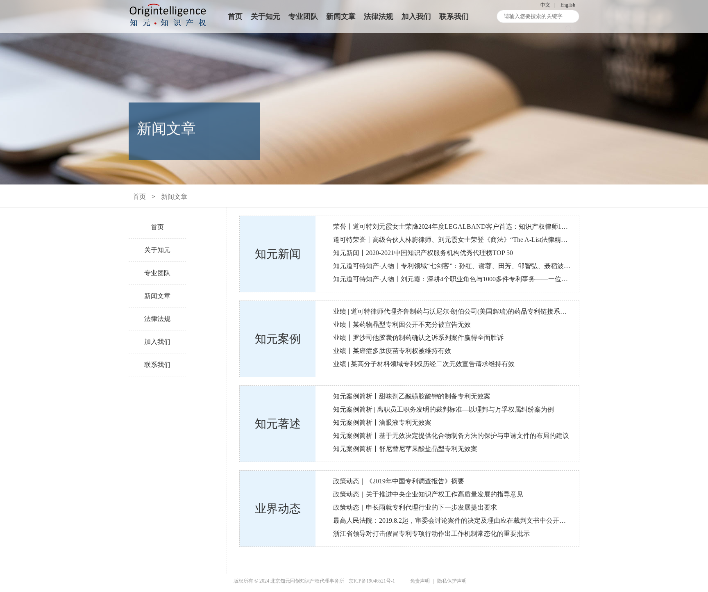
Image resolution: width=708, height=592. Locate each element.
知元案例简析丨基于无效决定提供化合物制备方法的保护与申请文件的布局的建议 (451, 435)
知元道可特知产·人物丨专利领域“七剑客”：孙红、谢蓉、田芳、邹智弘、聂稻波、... (454, 265)
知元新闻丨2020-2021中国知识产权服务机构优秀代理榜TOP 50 (423, 252)
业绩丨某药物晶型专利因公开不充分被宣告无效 (402, 324)
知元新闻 (278, 254)
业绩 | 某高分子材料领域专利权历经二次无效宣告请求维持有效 (424, 363)
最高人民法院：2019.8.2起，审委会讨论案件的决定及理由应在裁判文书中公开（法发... (458, 520)
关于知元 (265, 16)
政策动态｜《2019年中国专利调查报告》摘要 (398, 481)
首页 (235, 16)
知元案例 (278, 338)
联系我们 (454, 16)
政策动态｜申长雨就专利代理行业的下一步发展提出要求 (415, 507)
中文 (545, 5)
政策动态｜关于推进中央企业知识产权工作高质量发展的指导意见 (428, 494)
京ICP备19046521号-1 (372, 581)
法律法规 (378, 16)
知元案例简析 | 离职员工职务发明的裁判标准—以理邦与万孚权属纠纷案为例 (443, 409)
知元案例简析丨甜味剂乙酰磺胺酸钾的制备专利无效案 (411, 396)
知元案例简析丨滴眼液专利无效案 (382, 422)
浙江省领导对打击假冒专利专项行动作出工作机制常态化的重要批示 (431, 533)
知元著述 (278, 423)
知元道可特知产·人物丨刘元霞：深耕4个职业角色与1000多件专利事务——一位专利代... (459, 279)
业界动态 (278, 508)
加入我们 (416, 16)
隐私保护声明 (452, 581)
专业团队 (303, 16)
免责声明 (420, 581)
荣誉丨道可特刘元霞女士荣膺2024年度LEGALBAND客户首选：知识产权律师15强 (452, 226)
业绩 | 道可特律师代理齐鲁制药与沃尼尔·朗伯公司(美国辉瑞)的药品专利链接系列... (452, 311)
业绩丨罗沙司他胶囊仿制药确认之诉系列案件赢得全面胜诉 (418, 337)
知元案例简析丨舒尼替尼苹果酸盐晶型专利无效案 (405, 448)
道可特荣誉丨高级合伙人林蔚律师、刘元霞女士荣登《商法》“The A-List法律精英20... (456, 239)
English (567, 5)
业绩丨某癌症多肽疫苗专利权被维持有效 (392, 350)
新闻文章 (341, 16)
